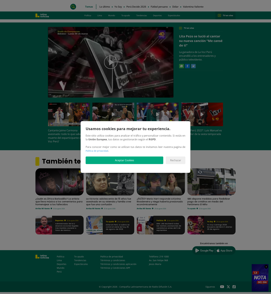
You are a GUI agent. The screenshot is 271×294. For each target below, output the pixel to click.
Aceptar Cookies (124, 160)
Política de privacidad (97, 150)
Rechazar (175, 160)
